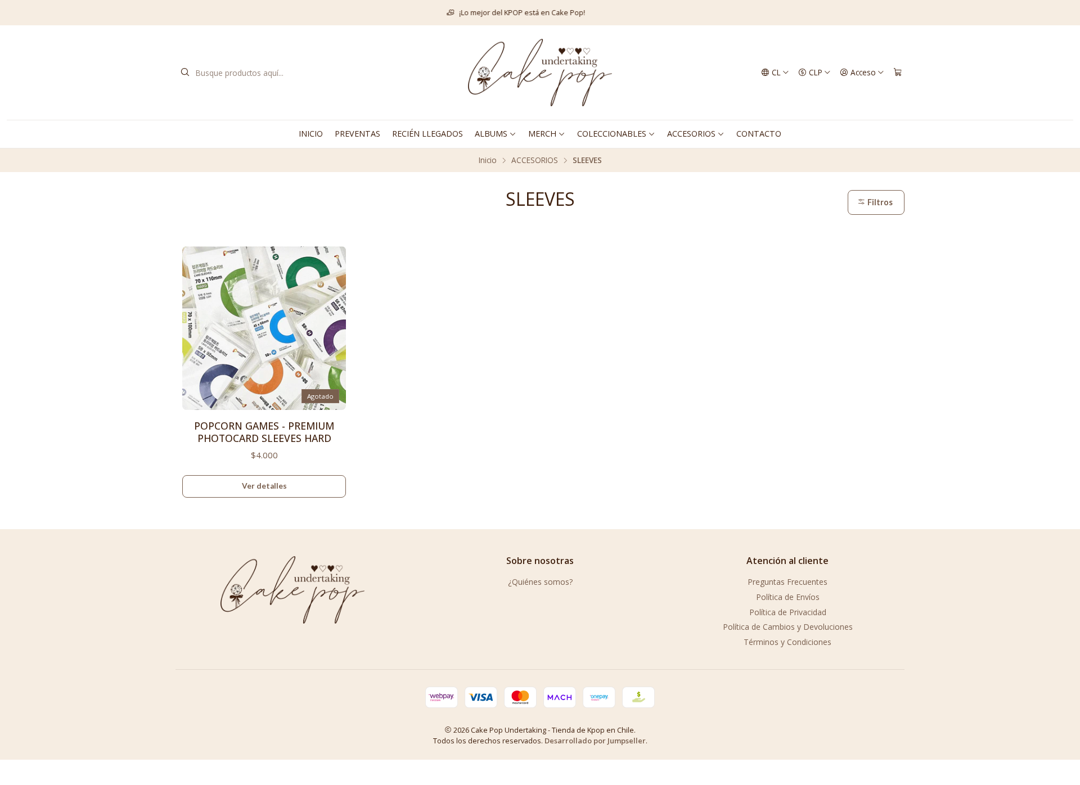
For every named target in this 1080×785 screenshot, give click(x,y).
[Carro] (897, 72)
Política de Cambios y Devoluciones (788, 626)
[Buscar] (185, 72)
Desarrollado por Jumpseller (595, 741)
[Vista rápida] (332, 325)
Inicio (488, 160)
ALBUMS (491, 133)
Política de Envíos (788, 597)
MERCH (542, 133)
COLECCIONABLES (611, 133)
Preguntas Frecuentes (787, 581)
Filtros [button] (879, 202)
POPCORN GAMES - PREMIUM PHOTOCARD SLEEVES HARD (264, 432)
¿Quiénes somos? (540, 581)
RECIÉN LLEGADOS (427, 133)
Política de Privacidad (787, 612)
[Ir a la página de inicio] (539, 72)
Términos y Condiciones (787, 642)
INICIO (311, 133)
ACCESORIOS (691, 133)
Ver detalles (264, 485)
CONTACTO (758, 133)
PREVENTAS (357, 133)
